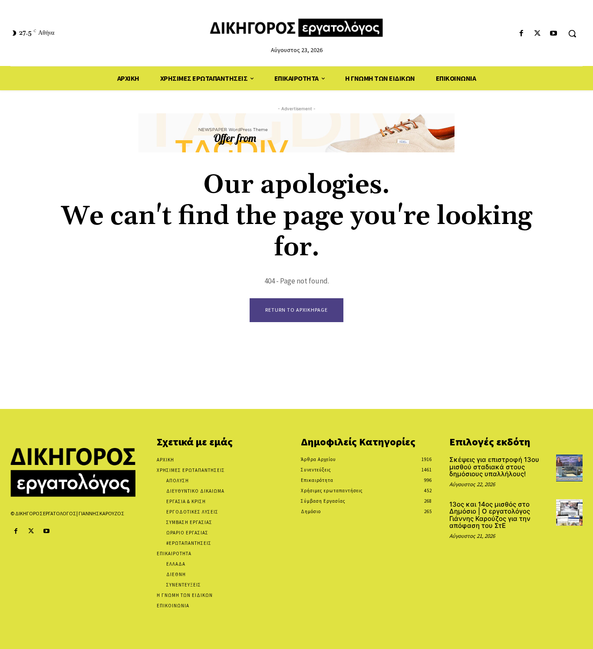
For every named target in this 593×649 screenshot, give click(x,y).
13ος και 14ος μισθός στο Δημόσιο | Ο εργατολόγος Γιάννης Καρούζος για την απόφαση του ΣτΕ (489, 515)
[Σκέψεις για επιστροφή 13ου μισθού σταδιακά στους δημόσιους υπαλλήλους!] (569, 468)
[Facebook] (521, 34)
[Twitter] (538, 34)
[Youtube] (554, 34)
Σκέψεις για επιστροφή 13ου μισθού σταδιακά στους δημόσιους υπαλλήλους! (494, 466)
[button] (572, 33)
